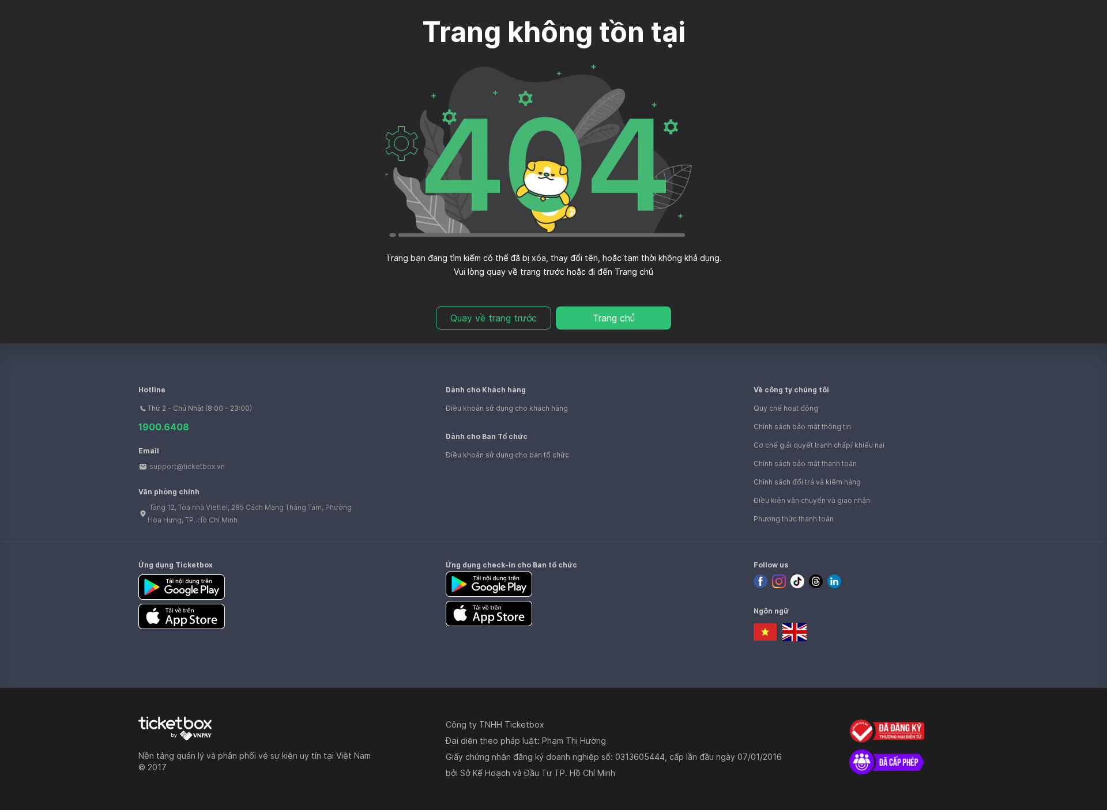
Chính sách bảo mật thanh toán (805, 463)
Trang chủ (614, 318)
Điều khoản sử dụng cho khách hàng (507, 408)
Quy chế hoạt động (786, 408)
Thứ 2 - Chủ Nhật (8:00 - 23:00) (200, 408)
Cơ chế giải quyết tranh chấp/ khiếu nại (819, 445)
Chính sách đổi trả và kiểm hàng (807, 482)
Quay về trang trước (493, 318)
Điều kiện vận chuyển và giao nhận (812, 500)
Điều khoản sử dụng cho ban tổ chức (507, 455)
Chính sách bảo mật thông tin (802, 426)
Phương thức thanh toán (794, 518)
